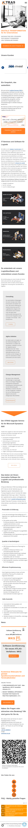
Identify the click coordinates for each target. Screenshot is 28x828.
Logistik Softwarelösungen (18, 499)
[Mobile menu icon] (26, 3)
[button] (2, 825)
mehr (4, 203)
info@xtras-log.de (5, 733)
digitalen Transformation (15, 149)
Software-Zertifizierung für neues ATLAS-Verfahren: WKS (14, 649)
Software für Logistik (20, 163)
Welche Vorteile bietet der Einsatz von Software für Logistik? (14, 810)
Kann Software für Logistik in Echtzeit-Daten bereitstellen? (14, 814)
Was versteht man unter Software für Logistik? (14, 806)
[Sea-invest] (15, 66)
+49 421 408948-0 (5, 730)
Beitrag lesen (13, 656)
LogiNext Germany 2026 (15, 90)
